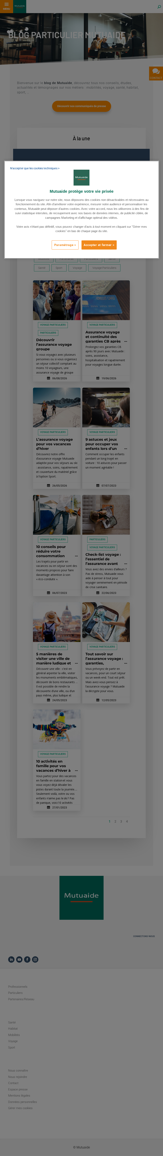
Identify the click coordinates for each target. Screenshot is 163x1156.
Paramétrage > (65, 245)
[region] (81, 210)
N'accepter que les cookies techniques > (34, 168)
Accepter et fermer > (99, 245)
